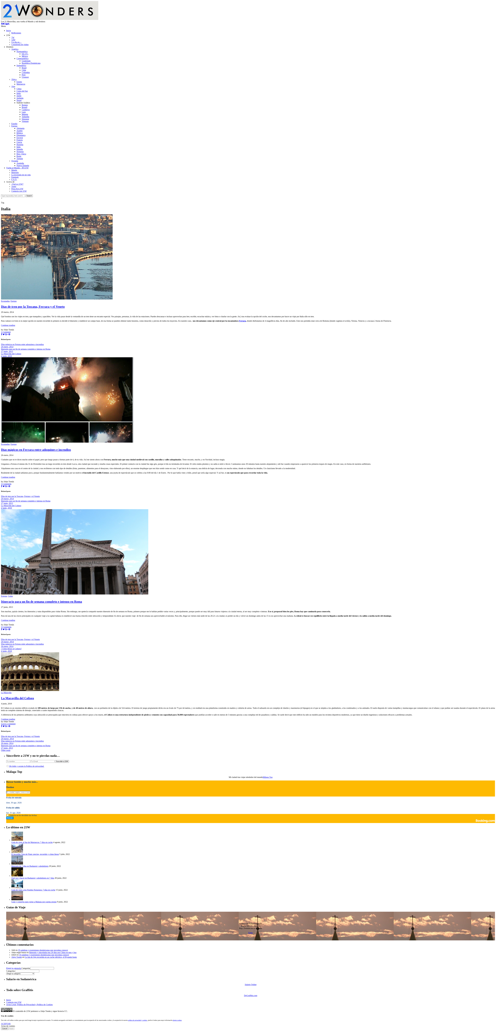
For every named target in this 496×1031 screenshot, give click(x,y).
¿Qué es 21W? (17, 184)
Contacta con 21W (19, 191)
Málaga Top (268, 777)
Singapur (25, 119)
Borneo (25, 105)
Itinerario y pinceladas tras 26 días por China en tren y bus (52, 952)
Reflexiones (16, 33)
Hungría (20, 144)
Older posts (5, 750)
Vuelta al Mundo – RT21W (17, 168)
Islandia (20, 149)
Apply (11, 1029)
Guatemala (26, 61)
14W (13, 40)
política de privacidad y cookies (137, 1020)
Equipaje (15, 177)
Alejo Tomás (16, 957)
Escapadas (5, 301)
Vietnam (25, 121)
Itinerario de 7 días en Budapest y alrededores (29, 866)
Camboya (26, 110)
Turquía (20, 158)
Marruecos (21, 84)
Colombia (26, 72)
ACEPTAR (6, 1024)
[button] (42, 968)
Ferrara (242, 321)
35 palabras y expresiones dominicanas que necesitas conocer (43, 950)
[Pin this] (9, 334)
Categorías (25, 968)
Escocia (20, 138)
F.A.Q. (14, 179)
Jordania (20, 98)
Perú (23, 75)
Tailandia (25, 117)
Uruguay (25, 77)
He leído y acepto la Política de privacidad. (26, 766)
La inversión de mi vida (21, 175)
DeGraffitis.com (250, 995)
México (25, 56)
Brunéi (24, 107)
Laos (24, 112)
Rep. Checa (21, 154)
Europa (14, 126)
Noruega (20, 151)
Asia (13, 86)
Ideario (14, 170)
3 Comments (6, 484)
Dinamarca (21, 135)
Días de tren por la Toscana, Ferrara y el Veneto (33, 306)
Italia (19, 147)
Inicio (8, 30)
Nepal (19, 100)
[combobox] (27, 971)
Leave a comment (8, 724)
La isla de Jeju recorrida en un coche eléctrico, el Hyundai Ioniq (51, 957)
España (14, 124)
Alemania (20, 128)
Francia (20, 140)
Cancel (4, 1029)
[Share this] (1, 334)
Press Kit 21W (17, 189)
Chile (24, 70)
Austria (19, 131)
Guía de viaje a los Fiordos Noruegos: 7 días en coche (33, 890)
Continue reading (8, 325)
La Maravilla (6, 693)
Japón (19, 96)
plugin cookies (177, 1020)
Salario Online (251, 984)
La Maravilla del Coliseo (17, 698)
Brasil (24, 68)
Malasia (25, 114)
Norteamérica (22, 51)
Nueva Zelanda (23, 165)
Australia (20, 163)
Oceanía (14, 161)
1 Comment (6, 332)
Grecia (19, 142)
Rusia (19, 156)
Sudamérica (21, 65)
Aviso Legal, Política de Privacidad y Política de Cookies (29, 1004)
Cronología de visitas (20, 44)
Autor (13, 186)
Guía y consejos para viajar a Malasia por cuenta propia (33, 902)
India (19, 93)
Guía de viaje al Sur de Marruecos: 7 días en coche (32, 842)
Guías (10, 596)
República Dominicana (31, 63)
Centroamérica (22, 58)
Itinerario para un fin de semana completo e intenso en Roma (41, 601)
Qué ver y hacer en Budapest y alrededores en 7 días (32, 878)
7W (12, 37)
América (14, 49)
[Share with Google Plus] (6, 334)
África (14, 79)
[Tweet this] (4, 334)
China (19, 89)
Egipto (19, 82)
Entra (250, 933)
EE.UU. (25, 54)
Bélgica (20, 133)
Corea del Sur (22, 91)
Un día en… (16, 42)
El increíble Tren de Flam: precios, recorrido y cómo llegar (35, 854)
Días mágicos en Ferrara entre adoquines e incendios (36, 449)
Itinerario (15, 172)
